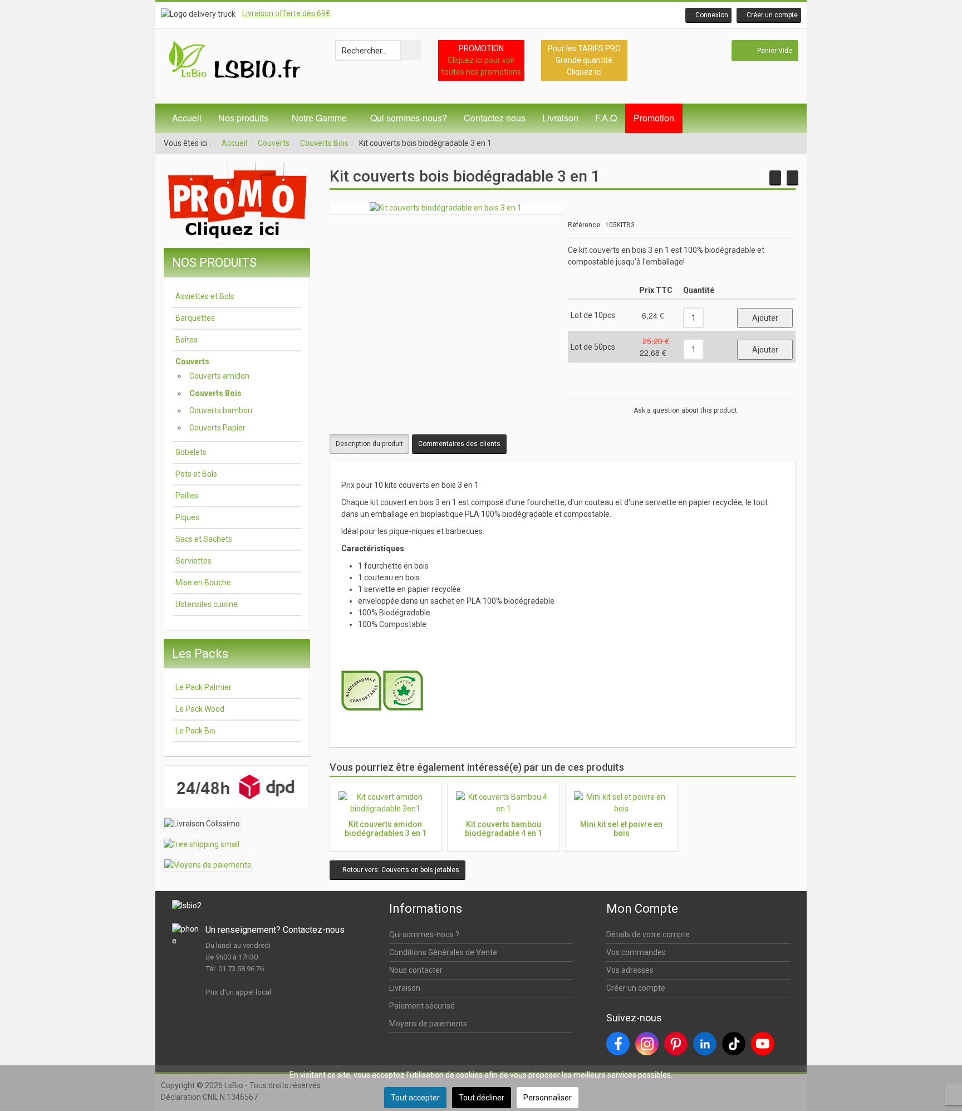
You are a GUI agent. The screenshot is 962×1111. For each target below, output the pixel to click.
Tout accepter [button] (415, 1097)
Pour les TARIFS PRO (584, 48)
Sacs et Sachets (203, 539)
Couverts (273, 143)
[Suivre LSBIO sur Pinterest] (676, 1043)
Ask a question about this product (685, 410)
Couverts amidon (219, 375)
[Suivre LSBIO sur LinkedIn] (704, 1043)
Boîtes (186, 339)
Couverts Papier (217, 427)
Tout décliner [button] (481, 1097)
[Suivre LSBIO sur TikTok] (733, 1043)
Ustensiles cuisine (206, 604)
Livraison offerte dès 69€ (286, 13)
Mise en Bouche (203, 582)
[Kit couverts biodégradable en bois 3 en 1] (446, 207)
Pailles (186, 495)
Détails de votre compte (648, 934)
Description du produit (369, 444)
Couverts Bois (324, 143)
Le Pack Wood (199, 708)
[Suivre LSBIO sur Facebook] (618, 1043)
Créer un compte (635, 987)
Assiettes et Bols (204, 296)
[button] (708, 15)
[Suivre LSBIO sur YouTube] (762, 1043)
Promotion (654, 117)
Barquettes (195, 318)
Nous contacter (416, 970)
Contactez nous (495, 117)
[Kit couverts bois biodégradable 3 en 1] (775, 177)
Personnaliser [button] (547, 1097)
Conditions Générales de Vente (443, 952)
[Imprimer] (770, 388)
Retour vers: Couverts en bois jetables (400, 870)
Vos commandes (636, 952)
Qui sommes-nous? (408, 117)
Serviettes (193, 560)
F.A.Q (606, 117)
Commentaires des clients (459, 444)
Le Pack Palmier (203, 687)
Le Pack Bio (195, 730)
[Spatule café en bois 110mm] (792, 177)
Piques (187, 517)
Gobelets (191, 452)
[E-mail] (784, 388)
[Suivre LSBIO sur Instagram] (647, 1043)
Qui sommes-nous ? (424, 934)
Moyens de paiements (428, 1023)
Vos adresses (630, 970)
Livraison (560, 117)
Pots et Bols (196, 473)
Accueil (187, 117)
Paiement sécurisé (422, 1005)
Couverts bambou (220, 410)
